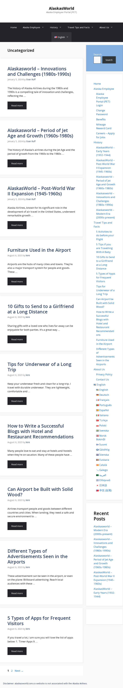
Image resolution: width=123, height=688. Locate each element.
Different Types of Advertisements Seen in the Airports (38, 556)
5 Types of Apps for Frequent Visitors (39, 620)
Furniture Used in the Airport (39, 250)
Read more (17, 105)
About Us (104, 27)
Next (19, 670)
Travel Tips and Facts (79, 27)
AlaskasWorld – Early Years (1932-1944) (105, 151)
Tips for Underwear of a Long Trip (39, 367)
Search (98, 54)
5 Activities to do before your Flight (105, 235)
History (54, 27)
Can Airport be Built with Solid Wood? (40, 492)
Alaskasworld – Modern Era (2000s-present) (105, 213)
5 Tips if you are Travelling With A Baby (104, 248)
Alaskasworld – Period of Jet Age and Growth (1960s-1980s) (40, 133)
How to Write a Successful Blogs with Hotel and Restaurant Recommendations (41, 431)
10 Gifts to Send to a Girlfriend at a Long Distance (41, 309)
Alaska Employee (31, 27)
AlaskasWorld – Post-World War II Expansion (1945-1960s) (41, 191)
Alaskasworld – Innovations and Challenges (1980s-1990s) (39, 71)
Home (13, 27)
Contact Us (102, 379)
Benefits (101, 119)
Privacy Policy (104, 374)
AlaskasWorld (61, 8)
